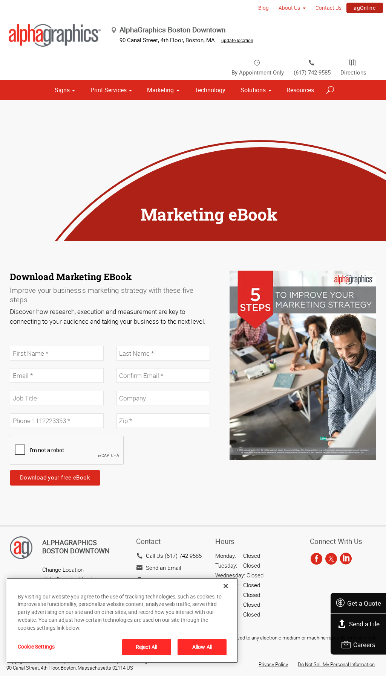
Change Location (63, 569)
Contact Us (329, 7)
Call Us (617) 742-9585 (174, 555)
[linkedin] (345, 559)
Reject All (146, 646)
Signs (62, 90)
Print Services (108, 90)
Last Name (128, 342)
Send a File (364, 624)
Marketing (160, 90)
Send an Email (163, 567)
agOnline (364, 7)
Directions (353, 72)
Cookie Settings (36, 646)
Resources (300, 90)
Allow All (202, 646)
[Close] (226, 586)
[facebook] (316, 559)
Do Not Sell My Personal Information (336, 664)
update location (237, 40)
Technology (210, 90)
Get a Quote (364, 603)
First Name (22, 342)
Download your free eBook (55, 477)
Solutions (253, 90)
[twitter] (331, 559)
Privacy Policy (273, 664)
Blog (263, 7)
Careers (364, 644)
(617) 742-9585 (312, 72)
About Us (289, 7)
